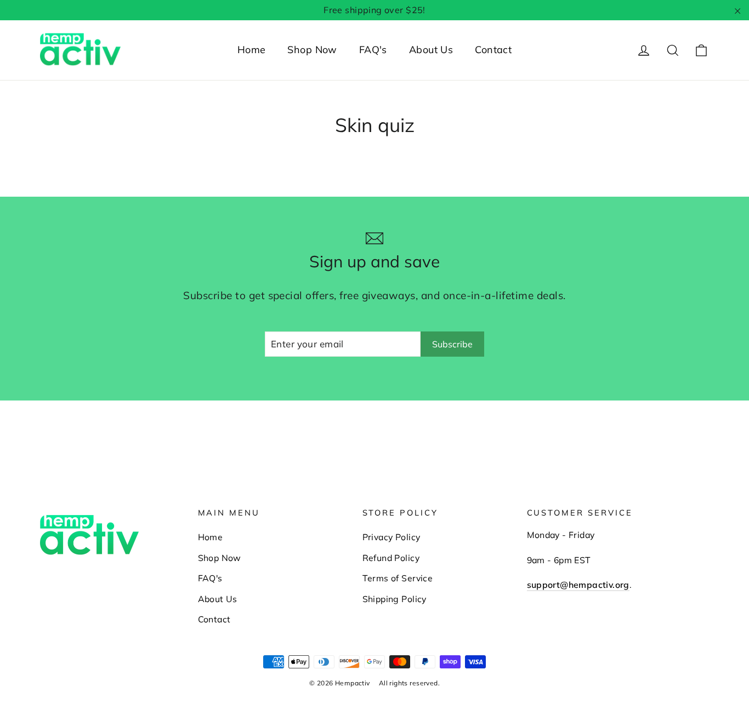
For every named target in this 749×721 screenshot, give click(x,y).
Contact (493, 49)
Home (251, 49)
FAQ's (373, 49)
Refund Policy (391, 557)
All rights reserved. (409, 683)
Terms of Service (397, 578)
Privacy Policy (391, 536)
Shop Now (312, 49)
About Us (431, 49)
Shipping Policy (394, 598)
